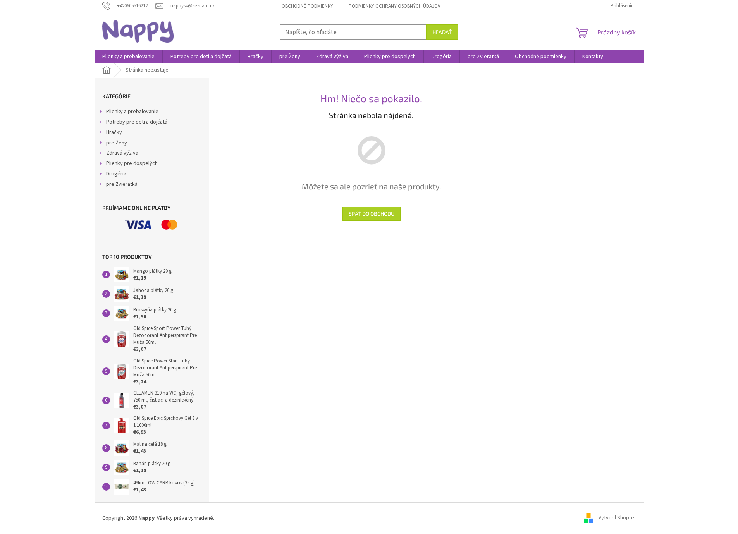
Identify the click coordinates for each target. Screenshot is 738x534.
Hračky (114, 132)
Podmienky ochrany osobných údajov (394, 6)
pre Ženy (116, 143)
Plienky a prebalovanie (132, 111)
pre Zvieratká (122, 184)
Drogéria (116, 174)
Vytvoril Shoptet (617, 518)
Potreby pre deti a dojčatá (136, 122)
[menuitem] (128, 56)
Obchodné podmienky (307, 6)
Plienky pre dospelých (132, 163)
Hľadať (442, 32)
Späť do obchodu (371, 213)
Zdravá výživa (122, 153)
